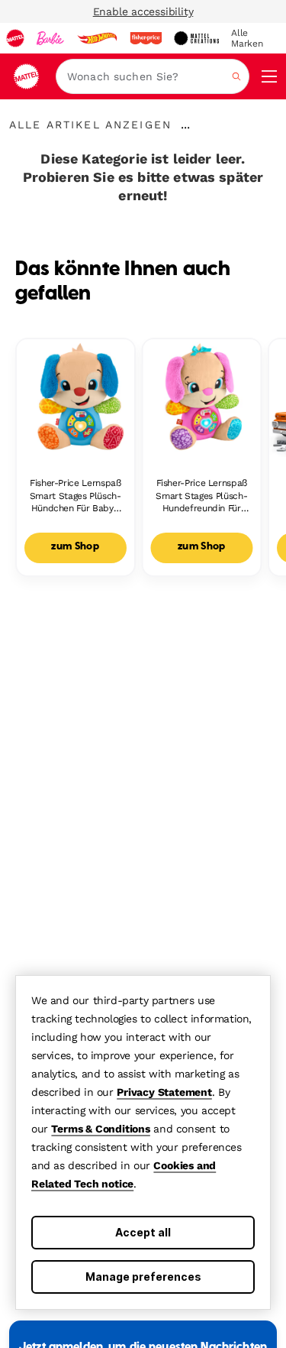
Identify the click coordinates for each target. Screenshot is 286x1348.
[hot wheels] (97, 38)
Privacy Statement (164, 1092)
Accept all (143, 1232)
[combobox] (152, 76)
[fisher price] (146, 38)
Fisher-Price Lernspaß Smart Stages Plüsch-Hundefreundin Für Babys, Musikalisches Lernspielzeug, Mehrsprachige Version (201, 496)
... (185, 124)
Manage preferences (143, 1276)
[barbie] (50, 38)
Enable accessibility (143, 11)
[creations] (196, 38)
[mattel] (15, 38)
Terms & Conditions (100, 1129)
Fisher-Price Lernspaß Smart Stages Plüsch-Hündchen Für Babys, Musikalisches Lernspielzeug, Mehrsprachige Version (75, 496)
